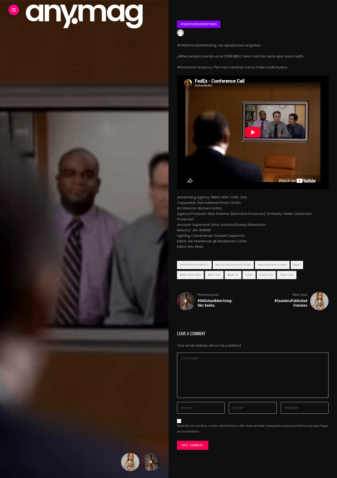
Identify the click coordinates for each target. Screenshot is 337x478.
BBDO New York (190, 275)
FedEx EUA (266, 275)
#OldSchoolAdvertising (198, 24)
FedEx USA (287, 275)
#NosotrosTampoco (194, 265)
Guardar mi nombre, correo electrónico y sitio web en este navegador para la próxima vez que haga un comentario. (252, 429)
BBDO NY (233, 275)
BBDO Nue (214, 275)
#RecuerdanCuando (272, 265)
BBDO (296, 265)
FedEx (249, 275)
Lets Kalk (192, 33)
